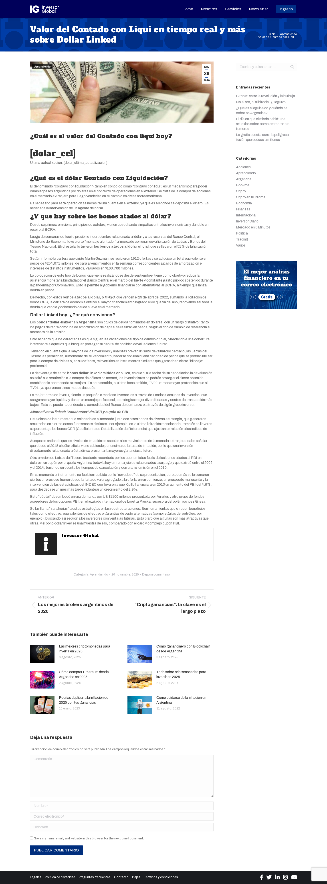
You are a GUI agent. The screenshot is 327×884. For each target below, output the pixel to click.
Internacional (246, 215)
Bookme (242, 185)
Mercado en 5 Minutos (253, 227)
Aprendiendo (42, 66)
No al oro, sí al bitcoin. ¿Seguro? (261, 102)
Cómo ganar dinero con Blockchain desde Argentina (183, 648)
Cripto (241, 191)
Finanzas (243, 209)
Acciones (243, 167)
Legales (35, 877)
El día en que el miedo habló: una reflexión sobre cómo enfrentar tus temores (262, 124)
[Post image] (42, 654)
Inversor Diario (247, 221)
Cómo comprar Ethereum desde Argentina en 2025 (84, 674)
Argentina (243, 179)
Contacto (121, 877)
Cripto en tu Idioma (250, 197)
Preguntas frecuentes (95, 877)
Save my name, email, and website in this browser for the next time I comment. (89, 838)
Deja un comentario (156, 574)
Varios (241, 245)
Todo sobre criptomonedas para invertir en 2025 (181, 674)
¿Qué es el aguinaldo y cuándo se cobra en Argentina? (261, 110)
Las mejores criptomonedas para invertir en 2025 (84, 648)
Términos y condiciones (161, 877)
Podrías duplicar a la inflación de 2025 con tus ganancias (83, 700)
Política (242, 233)
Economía (244, 203)
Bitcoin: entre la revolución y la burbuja (265, 96)
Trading (242, 239)
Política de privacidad (60, 877)
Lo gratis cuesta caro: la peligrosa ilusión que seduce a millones (262, 137)
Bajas (136, 877)
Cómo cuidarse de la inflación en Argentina (181, 700)
